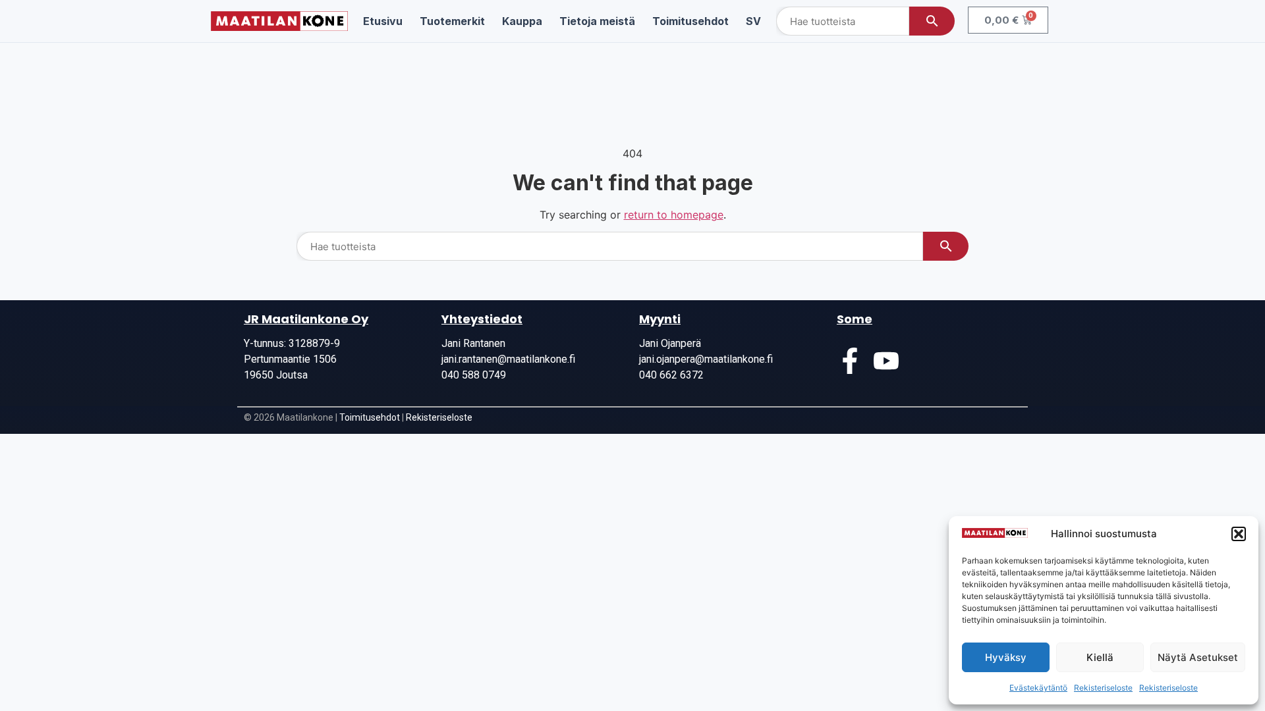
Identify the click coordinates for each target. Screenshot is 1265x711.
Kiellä (1099, 657)
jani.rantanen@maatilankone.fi (508, 359)
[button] (1238, 533)
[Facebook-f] (850, 361)
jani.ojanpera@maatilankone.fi (706, 359)
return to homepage (673, 214)
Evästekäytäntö (1038, 688)
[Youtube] (886, 361)
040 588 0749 (473, 375)
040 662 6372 (671, 375)
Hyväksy (1005, 657)
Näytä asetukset (1198, 657)
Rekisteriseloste (1103, 688)
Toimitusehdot (369, 417)
